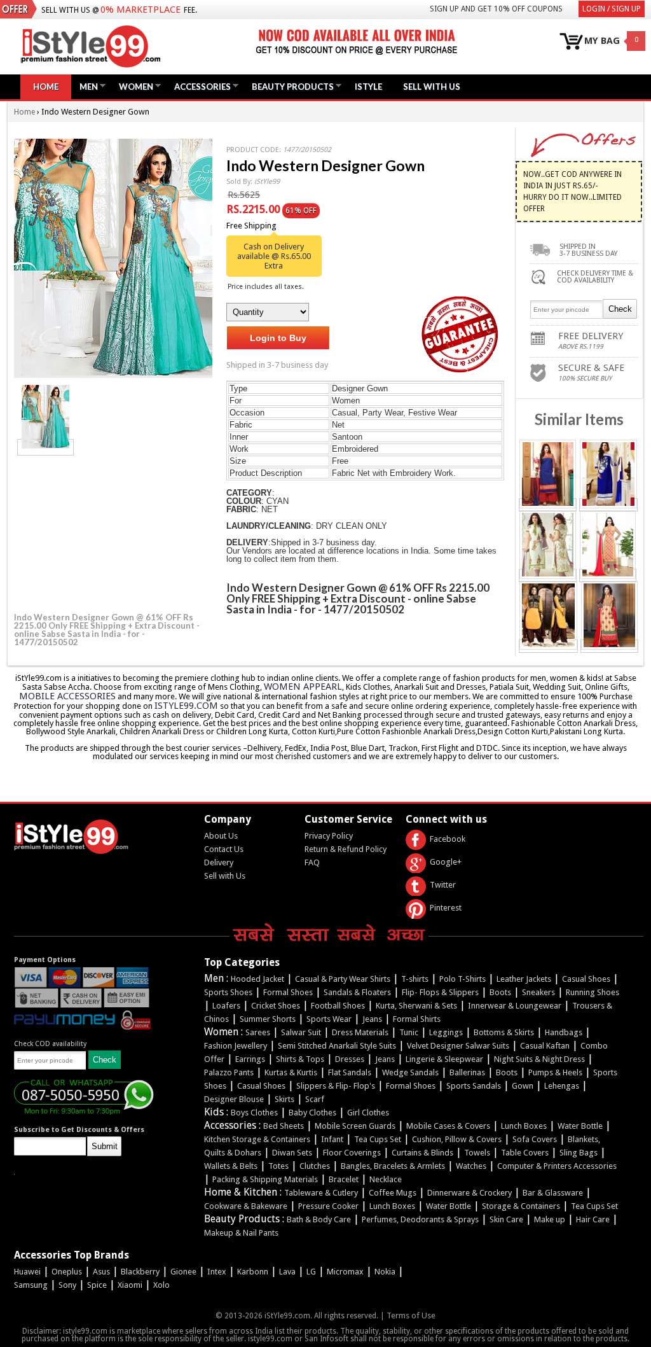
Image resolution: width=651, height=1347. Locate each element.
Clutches (314, 1166)
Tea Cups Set (377, 1139)
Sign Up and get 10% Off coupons (496, 8)
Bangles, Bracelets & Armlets (393, 1166)
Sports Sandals (473, 1086)
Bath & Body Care (319, 1219)
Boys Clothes (254, 1112)
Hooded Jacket (257, 979)
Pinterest (446, 907)
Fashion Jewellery (235, 1045)
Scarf (314, 1099)
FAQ (312, 862)
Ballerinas (467, 1072)
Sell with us (431, 86)
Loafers (226, 1005)
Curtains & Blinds (422, 1152)
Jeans (372, 1019)
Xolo (161, 1285)
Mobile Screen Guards (355, 1126)
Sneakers (538, 992)
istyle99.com (186, 705)
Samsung (31, 1285)
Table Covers (525, 1152)
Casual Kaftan (545, 1045)
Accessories (199, 86)
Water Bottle (580, 1126)
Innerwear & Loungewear (514, 1005)
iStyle (368, 86)
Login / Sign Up (611, 8)
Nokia (384, 1271)
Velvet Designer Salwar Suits (458, 1045)
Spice (97, 1285)
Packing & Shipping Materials (265, 1179)
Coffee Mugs (392, 1192)
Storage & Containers (521, 1206)
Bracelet (344, 1179)
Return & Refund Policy (346, 849)
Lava (287, 1271)
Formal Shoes (288, 992)
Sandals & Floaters (357, 992)
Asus (101, 1271)
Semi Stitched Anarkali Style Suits (337, 1045)
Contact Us (223, 849)
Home (45, 86)
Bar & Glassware (553, 1192)
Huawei (27, 1271)
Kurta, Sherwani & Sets (416, 1005)
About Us (221, 836)
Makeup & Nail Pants (241, 1233)
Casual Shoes (586, 979)
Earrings (250, 1059)
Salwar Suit (301, 1032)
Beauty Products (289, 86)
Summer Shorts (268, 1019)
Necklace (385, 1179)
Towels (477, 1152)
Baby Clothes (312, 1112)
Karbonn (252, 1271)
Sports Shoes (228, 992)
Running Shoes (592, 992)
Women (133, 86)
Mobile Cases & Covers (448, 1126)
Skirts (284, 1099)
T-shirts (414, 979)
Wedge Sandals (410, 1072)
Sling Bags (578, 1152)
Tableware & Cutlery (321, 1192)
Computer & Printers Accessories (557, 1166)
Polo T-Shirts (462, 979)
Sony (67, 1285)
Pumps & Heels (555, 1072)
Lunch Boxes (524, 1126)
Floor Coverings (352, 1152)
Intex (216, 1271)
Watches (471, 1166)
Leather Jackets (524, 979)
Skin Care (506, 1219)
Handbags (563, 1032)
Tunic (408, 1032)
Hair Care (593, 1219)
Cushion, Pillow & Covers (457, 1139)
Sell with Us (224, 876)
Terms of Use (411, 1315)
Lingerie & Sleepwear (444, 1059)
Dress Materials (360, 1032)
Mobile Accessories (67, 696)
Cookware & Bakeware (245, 1206)
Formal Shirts (417, 1019)
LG (311, 1271)
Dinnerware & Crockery (469, 1192)
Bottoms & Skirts (504, 1032)
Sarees (257, 1032)
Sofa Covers (534, 1139)
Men (85, 86)
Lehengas (561, 1086)
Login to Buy (278, 338)
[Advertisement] (109, 531)
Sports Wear (329, 1019)
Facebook (447, 839)
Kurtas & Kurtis (290, 1072)
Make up (549, 1219)
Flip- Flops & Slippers (440, 992)
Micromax (345, 1271)
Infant (332, 1139)
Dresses (349, 1059)
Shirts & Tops (300, 1059)
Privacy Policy (329, 836)
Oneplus (66, 1271)
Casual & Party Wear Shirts (342, 979)
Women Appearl (303, 686)
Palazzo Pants (229, 1072)
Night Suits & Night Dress (539, 1059)
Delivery (218, 862)
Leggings (446, 1032)
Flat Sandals (349, 1072)
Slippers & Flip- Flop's (335, 1086)
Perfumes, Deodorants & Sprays (420, 1219)
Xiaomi (130, 1285)
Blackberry (140, 1271)
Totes (278, 1166)
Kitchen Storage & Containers (257, 1139)
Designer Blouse (234, 1099)
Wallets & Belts (230, 1166)
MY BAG (602, 41)
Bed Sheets (283, 1126)
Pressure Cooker (328, 1206)
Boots (500, 992)
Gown (522, 1086)
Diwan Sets (292, 1152)
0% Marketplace (140, 9)
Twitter (443, 885)
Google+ (446, 862)
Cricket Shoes (275, 1005)
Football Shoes (338, 1005)
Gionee (183, 1271)
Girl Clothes (368, 1112)
